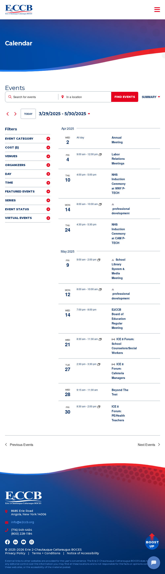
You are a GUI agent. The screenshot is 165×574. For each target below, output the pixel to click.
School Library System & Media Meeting (118, 268)
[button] (152, 543)
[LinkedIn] (15, 542)
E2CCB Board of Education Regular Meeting (119, 318)
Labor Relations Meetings (118, 158)
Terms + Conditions (46, 553)
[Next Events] (15, 113)
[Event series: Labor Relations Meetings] (100, 154)
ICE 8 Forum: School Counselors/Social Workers (124, 346)
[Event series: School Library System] (98, 259)
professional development (121, 211)
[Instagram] (31, 542)
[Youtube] (23, 542)
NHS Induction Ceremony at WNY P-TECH (119, 184)
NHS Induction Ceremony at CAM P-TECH (119, 233)
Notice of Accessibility (83, 553)
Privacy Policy (15, 553)
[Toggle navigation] (156, 9)
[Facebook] (7, 542)
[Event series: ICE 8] (100, 339)
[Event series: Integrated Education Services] (100, 204)
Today (28, 114)
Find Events (124, 97)
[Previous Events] (7, 113)
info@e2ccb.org (22, 522)
